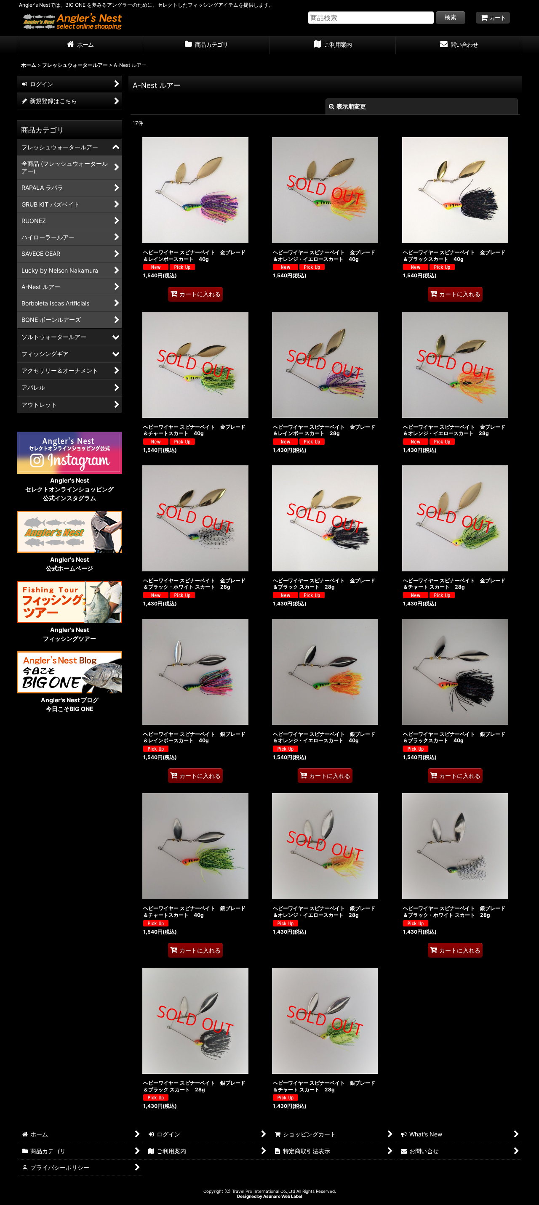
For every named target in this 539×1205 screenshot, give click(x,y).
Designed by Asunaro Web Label (269, 1196)
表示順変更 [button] (351, 106)
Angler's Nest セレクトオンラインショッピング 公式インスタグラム (69, 489)
